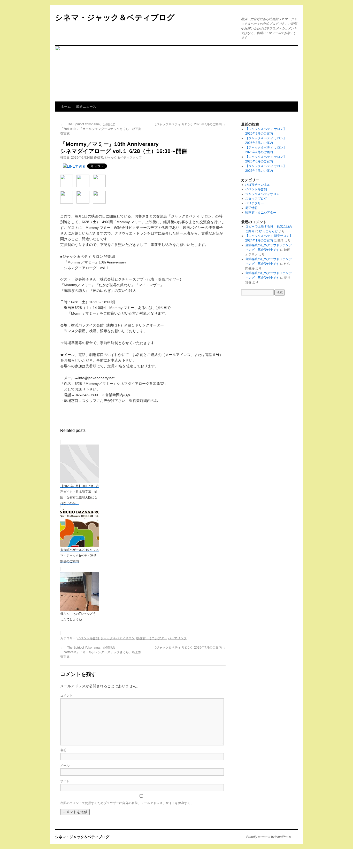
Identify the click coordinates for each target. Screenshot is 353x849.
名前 (63, 750)
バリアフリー (254, 203)
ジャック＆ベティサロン (118, 638)
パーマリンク (177, 638)
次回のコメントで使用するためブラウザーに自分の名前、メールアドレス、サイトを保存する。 (127, 803)
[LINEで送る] (74, 166)
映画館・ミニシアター (151, 638)
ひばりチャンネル (257, 184)
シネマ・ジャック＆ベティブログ (115, 17)
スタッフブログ (256, 198)
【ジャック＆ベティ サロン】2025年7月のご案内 (189, 124)
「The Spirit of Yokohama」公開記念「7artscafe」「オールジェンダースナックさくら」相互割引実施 (100, 128)
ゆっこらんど (268, 231)
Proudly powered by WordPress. (268, 837)
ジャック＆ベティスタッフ (123, 157)
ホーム (66, 106)
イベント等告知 (88, 638)
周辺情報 (251, 208)
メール (65, 765)
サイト (65, 781)
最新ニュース (86, 106)
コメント (66, 695)
